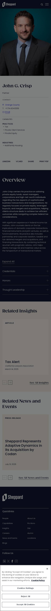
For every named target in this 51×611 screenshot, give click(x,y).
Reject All (25, 596)
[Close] (47, 568)
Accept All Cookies (25, 604)
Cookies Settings (25, 588)
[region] (25, 588)
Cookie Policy (38, 580)
